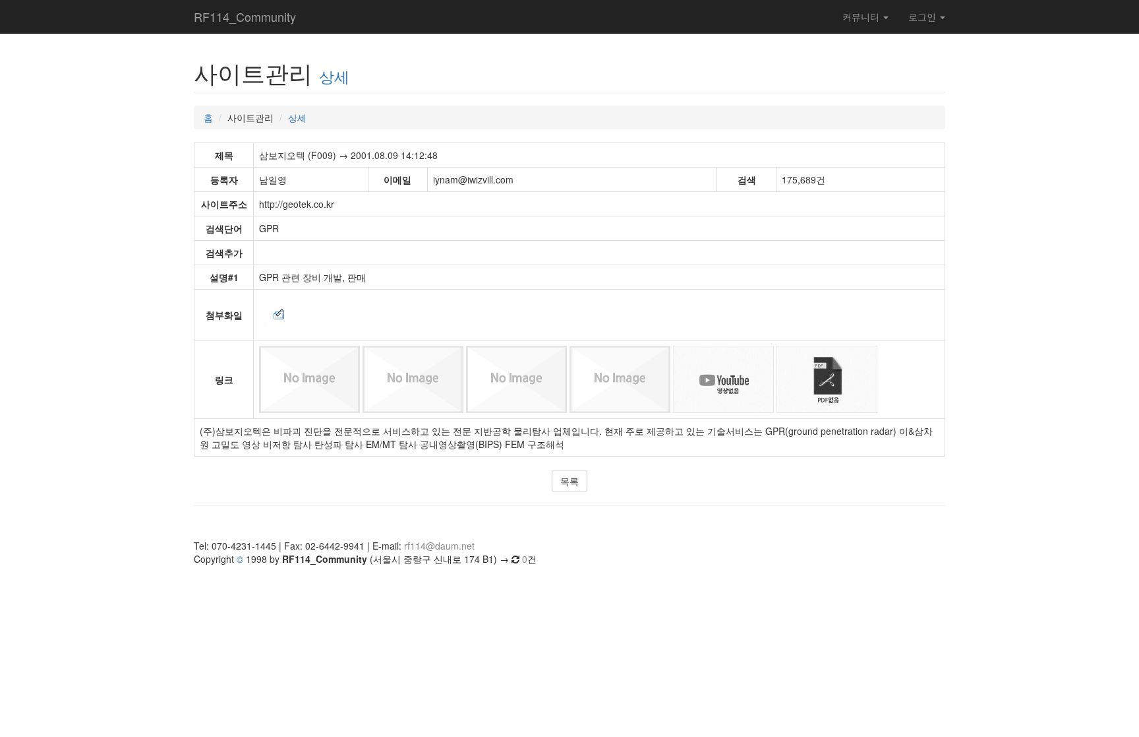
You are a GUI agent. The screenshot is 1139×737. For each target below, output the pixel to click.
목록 (569, 481)
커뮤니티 (862, 16)
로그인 (923, 16)
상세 (334, 76)
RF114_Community (245, 16)
